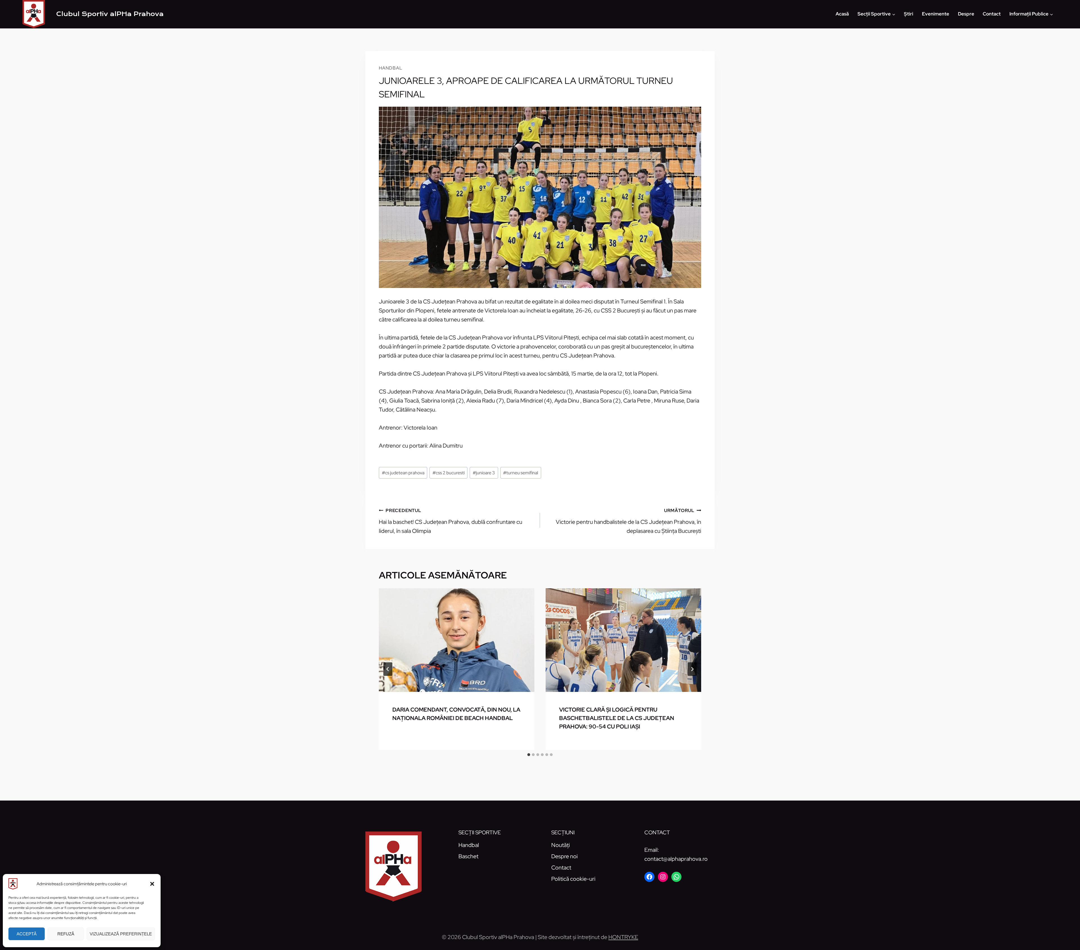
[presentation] (456, 640)
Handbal (390, 68)
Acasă (842, 14)
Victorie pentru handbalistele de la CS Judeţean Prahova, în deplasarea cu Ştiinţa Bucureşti (628, 521)
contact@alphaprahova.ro (676, 858)
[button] (152, 884)
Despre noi (564, 856)
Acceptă (27, 933)
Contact (992, 14)
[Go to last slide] (387, 669)
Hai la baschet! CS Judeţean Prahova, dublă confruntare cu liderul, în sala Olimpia (450, 521)
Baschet (468, 856)
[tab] (528, 754)
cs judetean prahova (403, 473)
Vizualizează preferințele (121, 933)
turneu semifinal (520, 473)
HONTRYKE (623, 937)
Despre (966, 14)
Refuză (65, 933)
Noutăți (560, 845)
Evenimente (935, 14)
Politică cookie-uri (573, 878)
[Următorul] (692, 669)
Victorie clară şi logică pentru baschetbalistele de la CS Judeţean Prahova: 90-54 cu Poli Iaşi (616, 718)
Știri (908, 14)
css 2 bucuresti (449, 473)
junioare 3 (484, 473)
